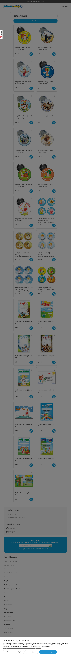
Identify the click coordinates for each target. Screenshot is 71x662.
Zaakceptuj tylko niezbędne (13, 652)
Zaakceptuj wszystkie (48, 652)
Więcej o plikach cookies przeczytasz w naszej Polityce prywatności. (22, 648)
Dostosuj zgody (32, 652)
